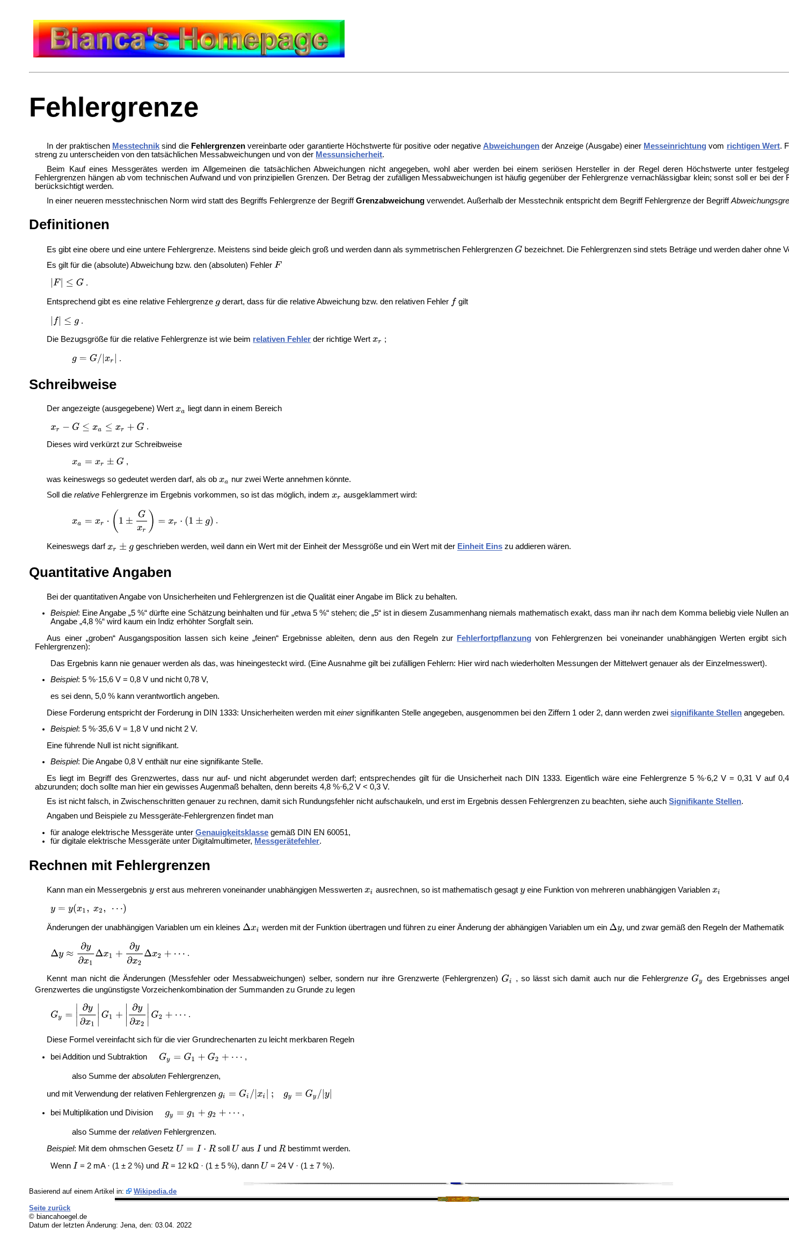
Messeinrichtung (675, 146)
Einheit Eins (479, 547)
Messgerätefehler (286, 841)
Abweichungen (511, 146)
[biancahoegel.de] (189, 54)
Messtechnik (135, 146)
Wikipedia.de (155, 1191)
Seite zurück (49, 1208)
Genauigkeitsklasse (231, 832)
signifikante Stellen (706, 713)
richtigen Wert (753, 146)
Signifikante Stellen (705, 801)
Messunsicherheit (349, 154)
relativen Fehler (282, 339)
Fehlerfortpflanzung (494, 638)
